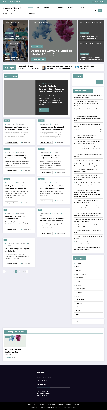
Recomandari (59, 8)
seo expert (57, 213)
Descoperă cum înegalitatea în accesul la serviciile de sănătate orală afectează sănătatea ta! (17, 128)
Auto (77, 267)
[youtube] (103, 2)
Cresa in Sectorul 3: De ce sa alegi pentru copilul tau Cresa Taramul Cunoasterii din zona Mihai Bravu (87, 208)
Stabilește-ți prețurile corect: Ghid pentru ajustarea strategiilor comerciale (89, 37)
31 (23, 271)
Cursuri (78, 281)
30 (20, 271)
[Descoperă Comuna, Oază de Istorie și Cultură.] (53, 41)
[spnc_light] (95, 10)
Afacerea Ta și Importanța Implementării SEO (15, 217)
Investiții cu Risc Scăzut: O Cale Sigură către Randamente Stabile (52, 187)
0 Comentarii (20, 124)
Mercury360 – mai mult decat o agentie (88, 160)
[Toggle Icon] (100, 10)
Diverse (70, 8)
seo (53, 213)
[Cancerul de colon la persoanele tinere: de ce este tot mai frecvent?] (15, 30)
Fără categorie (36, 46)
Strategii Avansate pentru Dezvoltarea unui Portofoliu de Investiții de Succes (16, 187)
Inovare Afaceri (12, 8)
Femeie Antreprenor (43, 393)
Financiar (6, 120)
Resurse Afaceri (42, 395)
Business (45, 8)
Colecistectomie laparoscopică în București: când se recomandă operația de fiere (53, 67)
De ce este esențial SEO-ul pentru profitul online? (17, 250)
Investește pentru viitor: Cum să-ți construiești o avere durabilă (52, 128)
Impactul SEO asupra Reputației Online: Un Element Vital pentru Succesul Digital (52, 219)
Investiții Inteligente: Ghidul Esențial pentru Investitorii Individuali (50, 157)
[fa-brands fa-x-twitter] (95, 2)
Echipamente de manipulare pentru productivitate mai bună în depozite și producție (16, 58)
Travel (46, 83)
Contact (31, 14)
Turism (78, 314)
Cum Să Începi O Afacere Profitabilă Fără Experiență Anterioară (91, 58)
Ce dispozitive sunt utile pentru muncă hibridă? (86, 67)
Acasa (30, 8)
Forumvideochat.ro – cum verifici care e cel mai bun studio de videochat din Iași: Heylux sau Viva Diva (88, 149)
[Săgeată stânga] (99, 68)
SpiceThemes (72, 407)
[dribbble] (98, 2)
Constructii (79, 278)
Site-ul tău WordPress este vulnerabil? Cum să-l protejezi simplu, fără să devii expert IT (88, 185)
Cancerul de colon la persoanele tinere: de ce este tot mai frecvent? (14, 37)
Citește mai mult (38, 59)
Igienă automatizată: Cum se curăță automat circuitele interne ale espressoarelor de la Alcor (20, 67)
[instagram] (100, 2)
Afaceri (7, 54)
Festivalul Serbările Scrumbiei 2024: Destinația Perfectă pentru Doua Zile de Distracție (52, 89)
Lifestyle (81, 8)
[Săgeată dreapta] (102, 68)
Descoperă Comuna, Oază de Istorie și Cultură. (51, 52)
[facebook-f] (93, 2)
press (7, 22)
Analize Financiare (42, 391)
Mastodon (76, 322)
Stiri (37, 8)
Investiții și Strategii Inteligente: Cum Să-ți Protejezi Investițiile (17, 157)
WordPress (51, 407)
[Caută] (92, 11)
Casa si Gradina (81, 274)
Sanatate (79, 303)
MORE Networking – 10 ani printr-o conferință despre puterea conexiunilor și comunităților (87, 177)
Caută (78, 76)
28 (13, 271)
